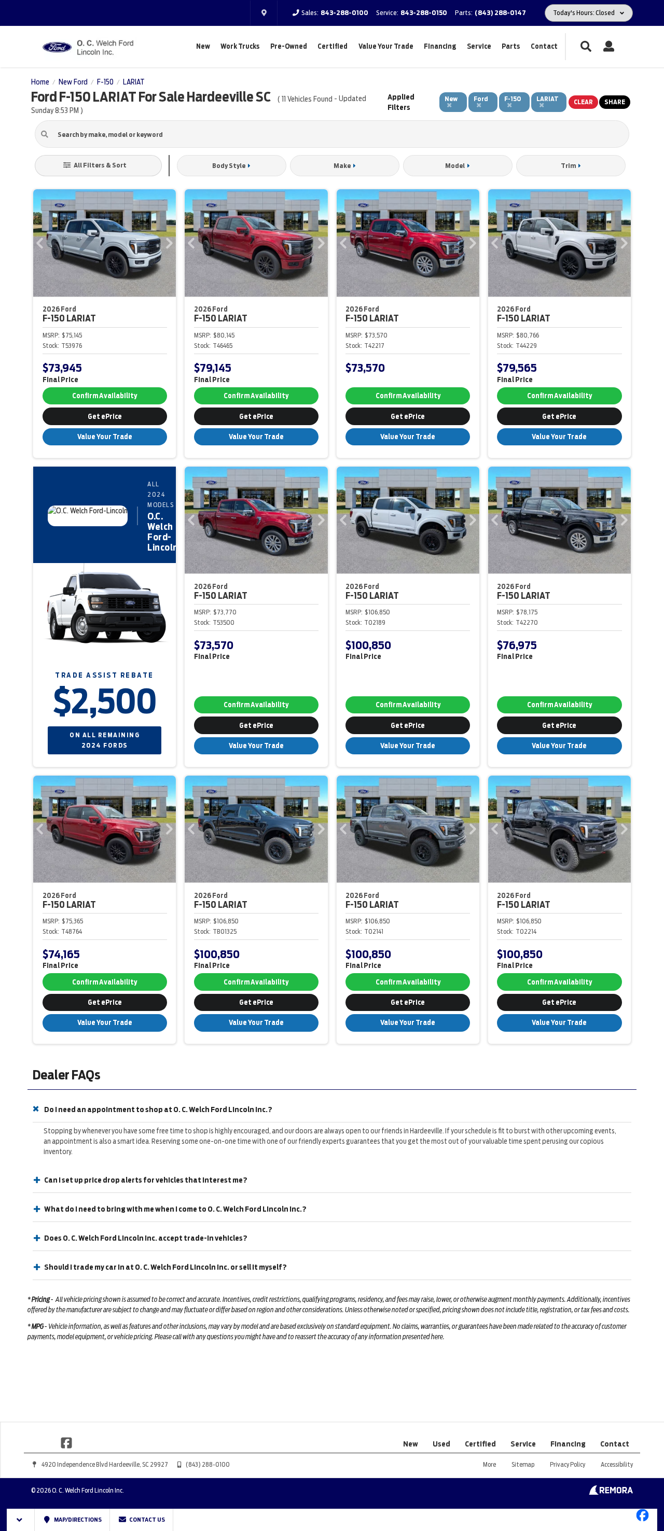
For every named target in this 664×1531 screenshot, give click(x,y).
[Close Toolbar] (21, 1520)
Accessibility (617, 1464)
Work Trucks (239, 46)
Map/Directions (77, 1519)
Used (441, 1444)
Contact (544, 46)
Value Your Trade (385, 46)
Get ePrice (105, 416)
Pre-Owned (288, 46)
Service (479, 46)
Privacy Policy (567, 1464)
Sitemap (522, 1464)
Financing (440, 46)
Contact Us (146, 1519)
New (203, 46)
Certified (332, 46)
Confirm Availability (104, 396)
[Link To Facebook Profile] (66, 1442)
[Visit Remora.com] (611, 1492)
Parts (511, 46)
